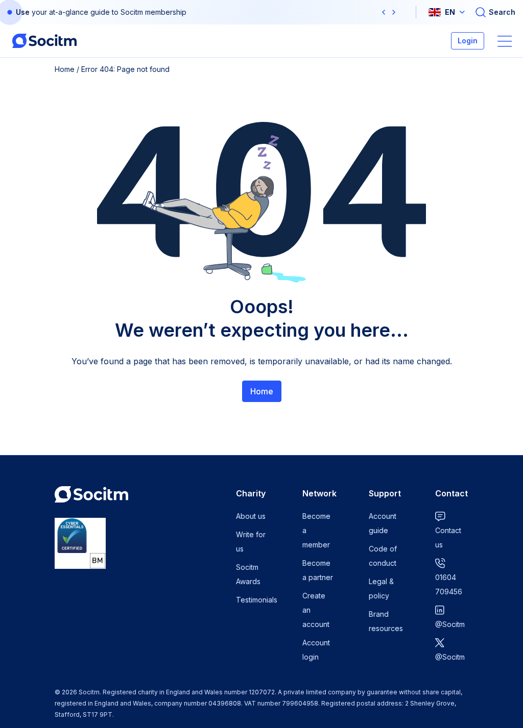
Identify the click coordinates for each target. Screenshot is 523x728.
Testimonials (256, 599)
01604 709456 (448, 584)
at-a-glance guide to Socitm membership (117, 12)
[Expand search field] (494, 12)
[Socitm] (44, 41)
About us (251, 516)
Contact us (448, 537)
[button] (383, 12)
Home (65, 69)
